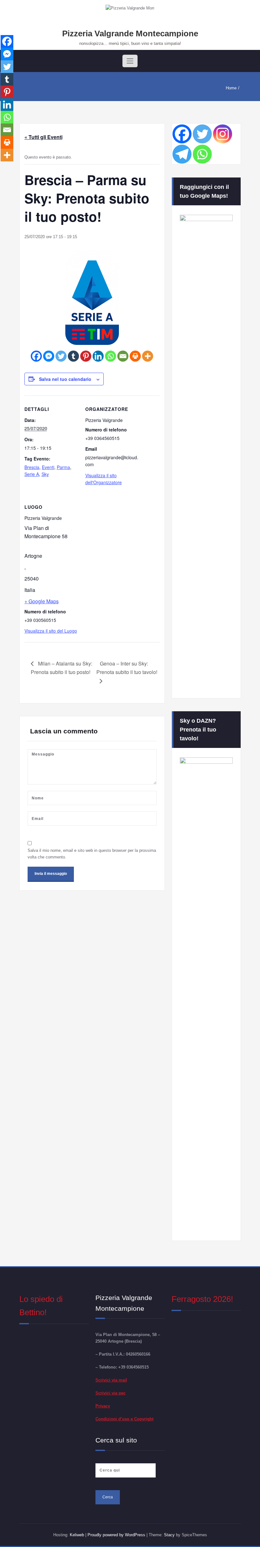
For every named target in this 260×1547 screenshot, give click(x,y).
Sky (45, 474)
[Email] (122, 356)
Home (231, 88)
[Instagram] (222, 133)
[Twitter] (61, 356)
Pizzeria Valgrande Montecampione (130, 33)
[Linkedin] (98, 356)
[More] (147, 356)
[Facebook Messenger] (48, 356)
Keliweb (77, 1534)
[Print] (135, 356)
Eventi (48, 467)
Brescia (31, 467)
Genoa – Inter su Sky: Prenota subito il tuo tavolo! (126, 668)
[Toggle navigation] (130, 61)
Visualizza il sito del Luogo (50, 631)
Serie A (31, 474)
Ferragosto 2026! (202, 1299)
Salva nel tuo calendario (65, 379)
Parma (63, 467)
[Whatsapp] (110, 356)
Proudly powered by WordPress (117, 1534)
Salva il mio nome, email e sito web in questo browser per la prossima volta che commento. (92, 853)
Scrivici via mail (111, 1380)
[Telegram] (182, 154)
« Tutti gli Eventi (43, 137)
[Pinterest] (85, 356)
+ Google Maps (41, 601)
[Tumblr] (73, 356)
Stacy (169, 1534)
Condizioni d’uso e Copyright (124, 1419)
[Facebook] (36, 356)
